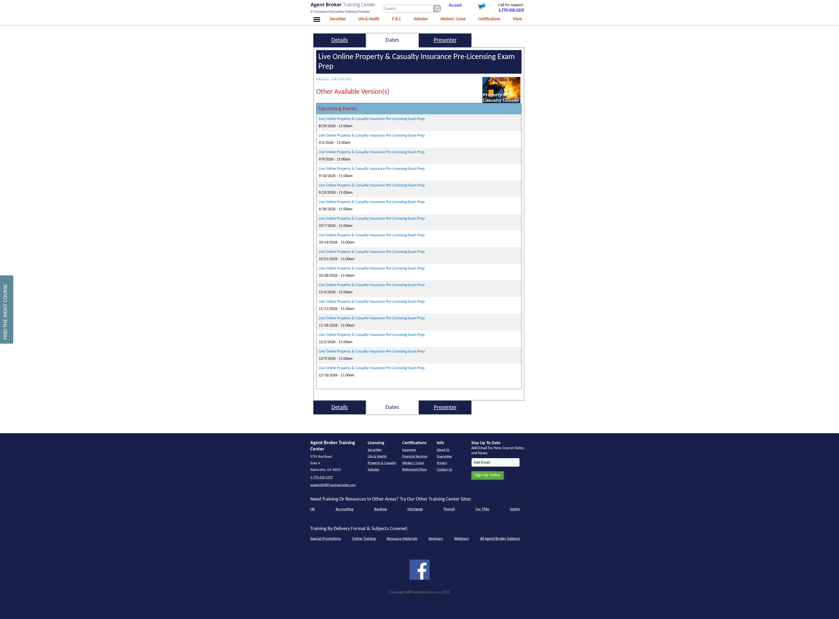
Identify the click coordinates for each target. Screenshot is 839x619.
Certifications (489, 19)
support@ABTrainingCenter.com (333, 485)
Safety (515, 509)
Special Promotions (325, 539)
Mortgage (415, 509)
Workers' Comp (453, 19)
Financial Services (414, 456)
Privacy (442, 463)
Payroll (449, 509)
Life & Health (369, 19)
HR (312, 509)
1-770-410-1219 (511, 10)
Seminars (435, 539)
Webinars (461, 539)
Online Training (364, 539)
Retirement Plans (414, 469)
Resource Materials (402, 539)
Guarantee (444, 456)
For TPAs (482, 509)
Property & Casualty (382, 463)
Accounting (344, 509)
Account (455, 5)
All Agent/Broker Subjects (500, 539)
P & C (396, 19)
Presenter (445, 40)
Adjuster (421, 19)
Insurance (409, 450)
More (517, 19)
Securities (338, 19)
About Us (443, 450)
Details (339, 40)
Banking (380, 509)
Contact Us (444, 469)
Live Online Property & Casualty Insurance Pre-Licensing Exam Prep (372, 119)
